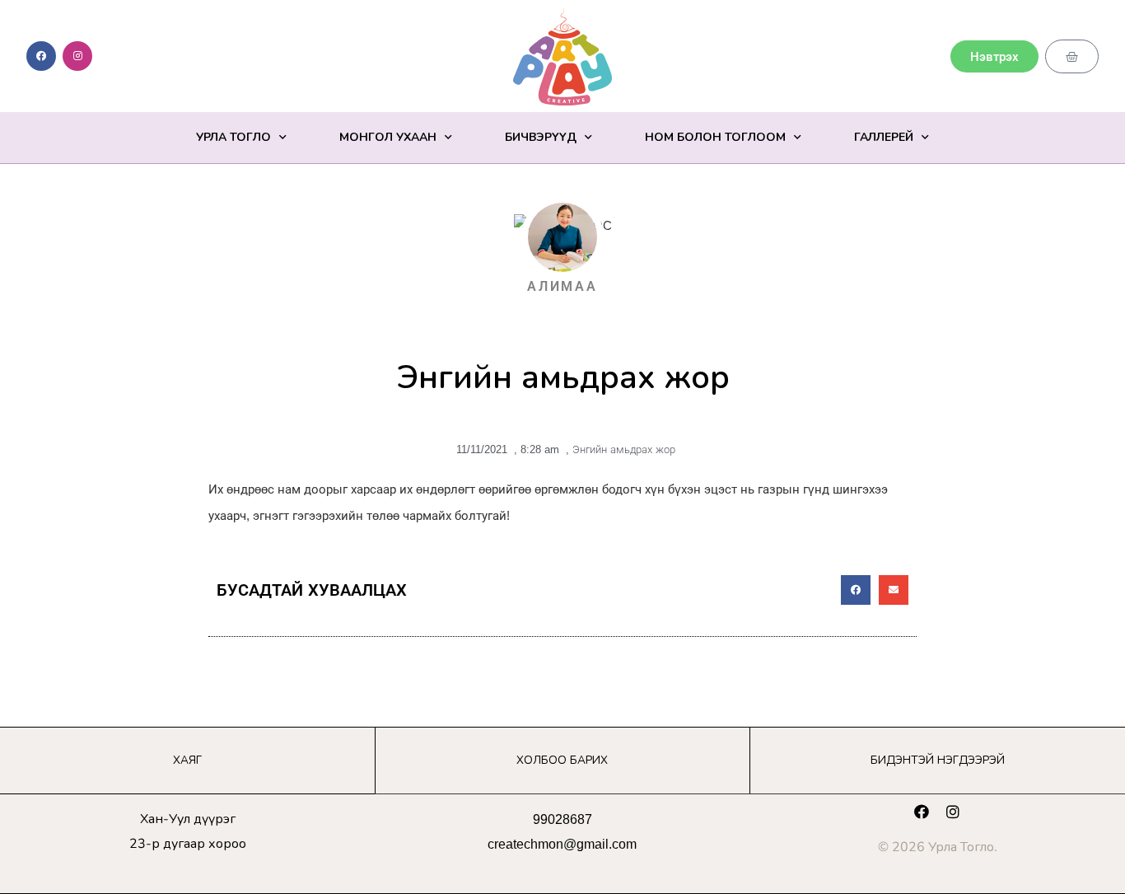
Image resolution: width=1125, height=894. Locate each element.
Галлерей (883, 137)
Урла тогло (233, 137)
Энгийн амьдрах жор (623, 449)
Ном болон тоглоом (715, 137)
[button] (856, 590)
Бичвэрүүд (541, 137)
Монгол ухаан (387, 137)
